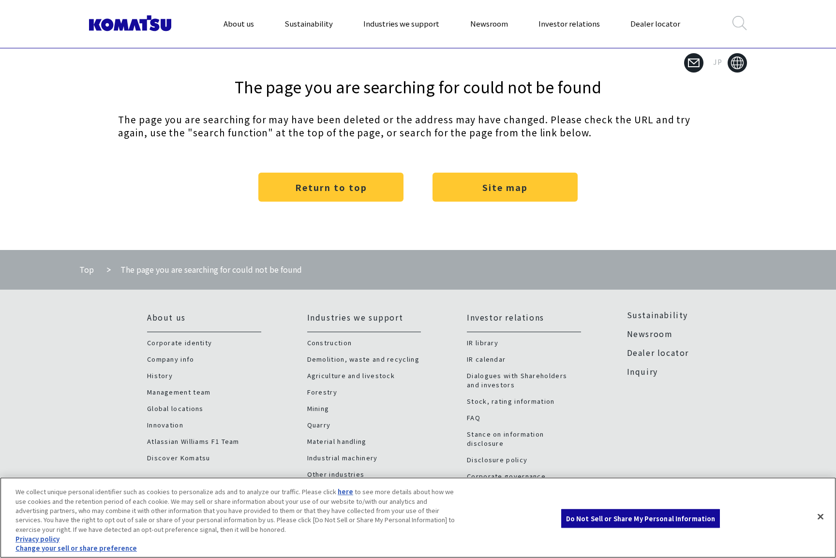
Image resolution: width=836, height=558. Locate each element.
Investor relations (569, 23)
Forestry (322, 391)
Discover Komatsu (178, 457)
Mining (318, 408)
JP (718, 62)
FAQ (473, 417)
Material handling (337, 441)
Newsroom (489, 23)
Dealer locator (655, 23)
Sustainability (308, 23)
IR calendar (486, 359)
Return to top (331, 187)
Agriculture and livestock (351, 375)
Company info (170, 359)
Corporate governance (506, 476)
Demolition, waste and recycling (363, 359)
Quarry (319, 424)
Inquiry (642, 371)
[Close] (820, 516)
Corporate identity (179, 342)
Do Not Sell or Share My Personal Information (641, 518)
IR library (482, 342)
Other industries (336, 474)
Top (86, 269)
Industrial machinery (342, 457)
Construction (329, 342)
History (160, 375)
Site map (505, 187)
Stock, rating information (511, 401)
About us (239, 23)
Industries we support (401, 23)
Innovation (165, 424)
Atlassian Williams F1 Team (193, 441)
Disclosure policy (497, 459)
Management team (179, 391)
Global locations (175, 408)
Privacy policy (37, 538)
